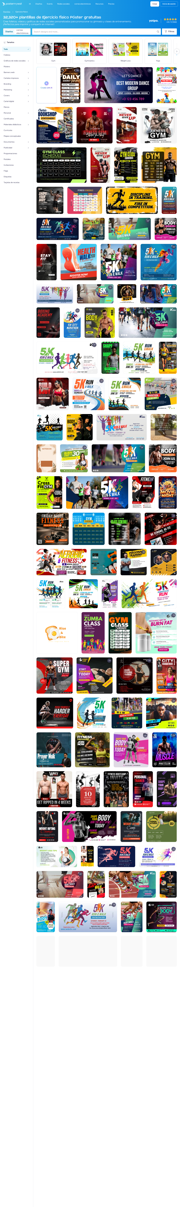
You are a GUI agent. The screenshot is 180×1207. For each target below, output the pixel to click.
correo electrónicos (22, 31)
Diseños (9, 31)
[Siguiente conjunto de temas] (176, 51)
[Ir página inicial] (11, 4)
